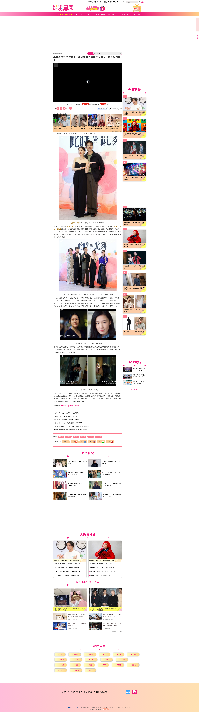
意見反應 (105, 692)
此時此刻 (70, 226)
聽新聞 (90, 53)
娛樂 (60, 53)
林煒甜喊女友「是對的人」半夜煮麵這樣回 (102, 567)
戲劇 (103, 14)
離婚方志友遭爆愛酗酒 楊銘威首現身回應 (66, 560)
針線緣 (61, 14)
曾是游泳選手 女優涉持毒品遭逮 (100, 575)
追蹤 (91, 442)
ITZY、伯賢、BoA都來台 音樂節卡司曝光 (67, 571)
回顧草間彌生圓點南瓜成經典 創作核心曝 (67, 564)
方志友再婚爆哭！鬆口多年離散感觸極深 (67, 567)
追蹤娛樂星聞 (108, 2)
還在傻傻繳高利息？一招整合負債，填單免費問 (68, 426)
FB (114, 2)
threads (122, 2)
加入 (82, 442)
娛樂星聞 (55, 53)
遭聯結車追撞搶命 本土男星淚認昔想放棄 (102, 571)
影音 (129, 14)
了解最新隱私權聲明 (96, 709)
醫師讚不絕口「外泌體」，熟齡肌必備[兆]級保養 (113, 127)
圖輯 (139, 14)
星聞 (93, 14)
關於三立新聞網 (67, 692)
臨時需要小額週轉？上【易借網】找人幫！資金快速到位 (61, 127)
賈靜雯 (73, 223)
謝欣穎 (115, 226)
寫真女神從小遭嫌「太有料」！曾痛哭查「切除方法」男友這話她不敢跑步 (78, 127)
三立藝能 (100, 2)
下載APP (65, 442)
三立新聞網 (92, 2)
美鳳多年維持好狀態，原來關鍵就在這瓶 (77, 624)
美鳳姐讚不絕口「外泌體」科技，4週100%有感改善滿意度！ (77, 615)
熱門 (82, 14)
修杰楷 (79, 223)
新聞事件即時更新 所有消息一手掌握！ (66, 416)
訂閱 (73, 442)
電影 (113, 14)
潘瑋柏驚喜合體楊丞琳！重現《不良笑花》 (102, 564)
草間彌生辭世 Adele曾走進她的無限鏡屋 (67, 575)
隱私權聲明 (76, 692)
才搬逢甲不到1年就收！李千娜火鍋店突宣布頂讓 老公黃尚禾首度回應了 (105, 609)
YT (117, 2)
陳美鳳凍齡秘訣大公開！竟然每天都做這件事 (67, 429)
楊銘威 (59, 229)
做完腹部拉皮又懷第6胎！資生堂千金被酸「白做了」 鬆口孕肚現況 (69, 609)
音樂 (118, 14)
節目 (134, 14)
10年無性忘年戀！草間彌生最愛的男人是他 (101, 560)
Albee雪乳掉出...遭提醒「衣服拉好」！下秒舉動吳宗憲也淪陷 (96, 127)
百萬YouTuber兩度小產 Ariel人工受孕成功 (66, 413)
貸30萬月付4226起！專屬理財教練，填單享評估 (68, 423)
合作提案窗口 (97, 692)
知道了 (106, 709)
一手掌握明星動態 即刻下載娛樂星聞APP (66, 419)
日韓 (108, 14)
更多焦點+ (134, 389)
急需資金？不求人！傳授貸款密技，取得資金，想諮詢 (112, 615)
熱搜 (87, 14)
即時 (77, 14)
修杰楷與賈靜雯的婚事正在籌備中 (70, 406)
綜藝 (98, 14)
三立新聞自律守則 (86, 692)
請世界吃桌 (69, 14)
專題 (123, 14)
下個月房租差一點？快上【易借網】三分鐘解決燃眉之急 (112, 624)
